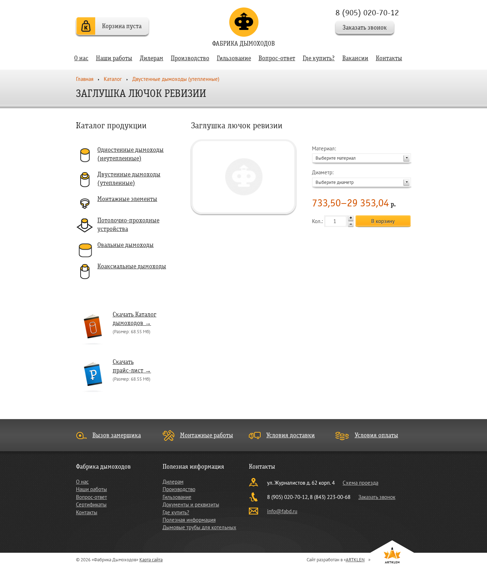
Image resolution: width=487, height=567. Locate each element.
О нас (81, 58)
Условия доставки (290, 435)
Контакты (389, 58)
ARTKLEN (355, 560)
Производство (190, 58)
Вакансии (355, 58)
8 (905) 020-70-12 (367, 12)
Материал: (334, 153)
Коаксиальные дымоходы (131, 266)
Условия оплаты (376, 435)
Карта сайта (151, 560)
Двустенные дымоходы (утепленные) (175, 79)
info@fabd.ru (282, 511)
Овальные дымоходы (125, 245)
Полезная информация (189, 519)
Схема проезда (360, 482)
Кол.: (318, 221)
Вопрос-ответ (276, 58)
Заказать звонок (365, 27)
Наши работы (114, 58)
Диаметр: (333, 177)
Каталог (113, 79)
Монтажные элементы (127, 199)
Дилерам (151, 58)
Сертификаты (91, 504)
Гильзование (234, 58)
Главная (84, 79)
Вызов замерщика (116, 435)
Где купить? (319, 58)
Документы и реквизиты (191, 504)
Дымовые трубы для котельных (199, 527)
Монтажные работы (206, 435)
